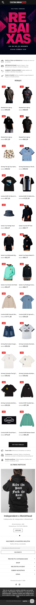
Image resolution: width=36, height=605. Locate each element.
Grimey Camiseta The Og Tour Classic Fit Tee (9, 373)
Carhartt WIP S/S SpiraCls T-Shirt (27, 314)
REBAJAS (18, 80)
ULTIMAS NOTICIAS (18, 465)
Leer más (18, 530)
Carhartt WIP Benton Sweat (27, 432)
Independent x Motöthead (18, 515)
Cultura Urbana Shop (18, 2)
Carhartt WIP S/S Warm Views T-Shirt (9, 196)
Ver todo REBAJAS (18, 444)
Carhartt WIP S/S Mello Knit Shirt (27, 196)
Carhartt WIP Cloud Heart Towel (9, 432)
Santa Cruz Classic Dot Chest (9, 285)
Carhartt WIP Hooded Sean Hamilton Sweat (27, 403)
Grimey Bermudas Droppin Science (9, 344)
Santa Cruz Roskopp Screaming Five (27, 285)
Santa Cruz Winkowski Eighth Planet (9, 255)
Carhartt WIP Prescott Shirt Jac (9, 314)
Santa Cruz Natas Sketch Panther (27, 255)
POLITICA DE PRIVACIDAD (13, 601)
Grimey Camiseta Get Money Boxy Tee (27, 373)
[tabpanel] (18, 500)
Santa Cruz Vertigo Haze (8, 225)
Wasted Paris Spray (6, 107)
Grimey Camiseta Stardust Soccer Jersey (27, 344)
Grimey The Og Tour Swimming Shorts (9, 166)
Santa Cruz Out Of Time (25, 225)
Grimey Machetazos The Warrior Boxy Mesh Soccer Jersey (27, 166)
